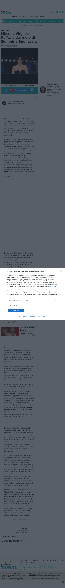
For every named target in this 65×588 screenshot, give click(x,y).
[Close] (61, 271)
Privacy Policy (42, 316)
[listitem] (32, 301)
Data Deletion (23, 316)
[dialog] (32, 294)
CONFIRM (16, 310)
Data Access (32, 316)
